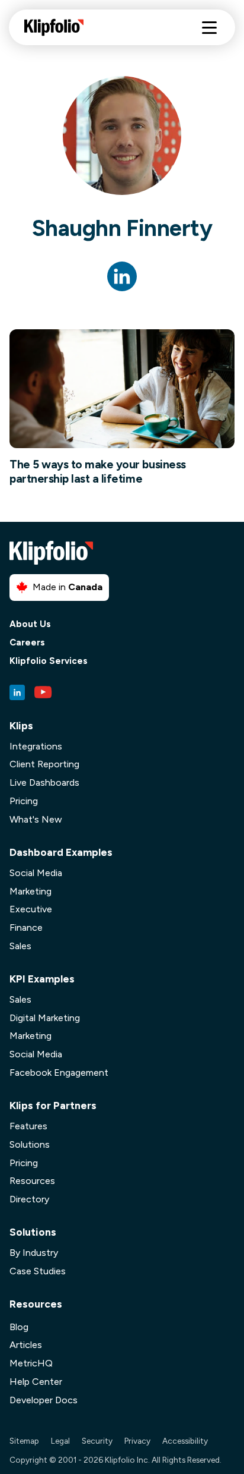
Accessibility (185, 1440)
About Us (30, 624)
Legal (60, 1440)
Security (97, 1440)
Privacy (137, 1440)
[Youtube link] (43, 692)
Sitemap (24, 1440)
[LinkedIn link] (17, 692)
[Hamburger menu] (209, 27)
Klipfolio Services (48, 661)
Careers (27, 642)
